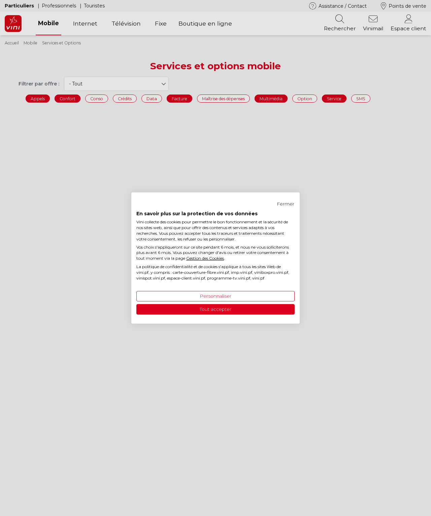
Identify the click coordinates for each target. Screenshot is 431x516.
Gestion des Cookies (205, 258)
